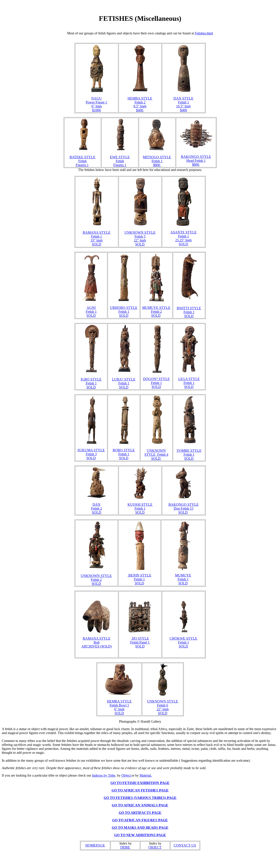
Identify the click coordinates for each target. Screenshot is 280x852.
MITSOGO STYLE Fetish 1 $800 (157, 161)
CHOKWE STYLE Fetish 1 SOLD (183, 642)
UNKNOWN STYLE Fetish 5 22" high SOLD (140, 238)
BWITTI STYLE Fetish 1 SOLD (189, 312)
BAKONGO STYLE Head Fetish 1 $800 (196, 160)
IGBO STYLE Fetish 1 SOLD (91, 383)
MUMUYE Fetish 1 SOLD (183, 579)
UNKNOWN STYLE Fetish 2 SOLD (96, 579)
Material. (146, 775)
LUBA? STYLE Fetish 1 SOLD (123, 383)
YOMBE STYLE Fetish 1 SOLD (189, 454)
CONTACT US (185, 845)
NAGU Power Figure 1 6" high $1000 (96, 104)
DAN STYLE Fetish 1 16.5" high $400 (183, 104)
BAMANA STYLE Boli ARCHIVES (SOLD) (96, 642)
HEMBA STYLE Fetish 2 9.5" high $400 (140, 104)
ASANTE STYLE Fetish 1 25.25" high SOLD (183, 238)
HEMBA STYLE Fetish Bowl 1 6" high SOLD (119, 707)
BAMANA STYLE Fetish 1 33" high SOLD (96, 238)
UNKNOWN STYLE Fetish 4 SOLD (156, 454)
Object (126, 775)
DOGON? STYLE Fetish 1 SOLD (156, 383)
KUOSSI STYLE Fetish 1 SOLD (140, 508)
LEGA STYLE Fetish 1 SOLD (189, 383)
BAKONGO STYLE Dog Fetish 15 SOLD (183, 508)
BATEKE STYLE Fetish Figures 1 (82, 161)
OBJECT (154, 847)
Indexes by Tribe (103, 775)
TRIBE (125, 847)
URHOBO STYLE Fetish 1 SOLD (123, 311)
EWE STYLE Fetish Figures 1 (120, 161)
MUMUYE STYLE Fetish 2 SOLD (156, 311)
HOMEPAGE (95, 845)
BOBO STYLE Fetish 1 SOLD (124, 454)
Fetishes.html (204, 33)
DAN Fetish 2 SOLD (96, 508)
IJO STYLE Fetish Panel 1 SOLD (140, 642)
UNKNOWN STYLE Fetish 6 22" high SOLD (162, 707)
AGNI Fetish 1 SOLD (91, 311)
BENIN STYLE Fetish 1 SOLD (139, 579)
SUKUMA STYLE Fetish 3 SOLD (91, 454)
